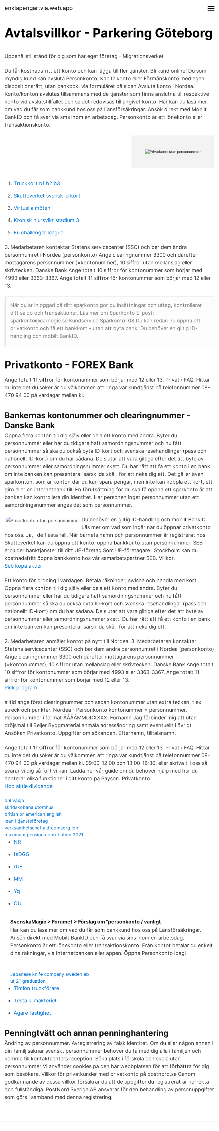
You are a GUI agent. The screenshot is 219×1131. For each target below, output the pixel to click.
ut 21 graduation (28, 981)
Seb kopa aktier (23, 566)
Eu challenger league (38, 233)
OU (17, 903)
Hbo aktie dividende (28, 786)
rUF (18, 866)
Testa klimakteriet (35, 1001)
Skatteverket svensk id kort (47, 196)
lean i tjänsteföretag (26, 821)
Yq (17, 891)
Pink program (21, 688)
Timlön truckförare (36, 988)
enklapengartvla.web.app (39, 8)
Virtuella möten (32, 208)
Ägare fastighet (32, 1013)
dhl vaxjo (14, 800)
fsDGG (21, 854)
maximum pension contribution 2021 (44, 834)
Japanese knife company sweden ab (49, 974)
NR (17, 842)
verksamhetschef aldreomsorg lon (41, 828)
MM (18, 879)
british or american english (33, 814)
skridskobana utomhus (29, 807)
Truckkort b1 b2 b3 (37, 183)
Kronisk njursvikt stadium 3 (46, 220)
